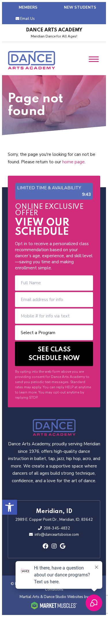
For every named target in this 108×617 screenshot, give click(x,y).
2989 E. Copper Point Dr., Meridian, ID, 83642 (54, 519)
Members (28, 7)
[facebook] (45, 546)
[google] (62, 546)
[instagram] (54, 546)
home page (73, 162)
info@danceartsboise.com (57, 534)
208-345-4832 (56, 528)
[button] (9, 507)
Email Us (27, 18)
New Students (80, 7)
